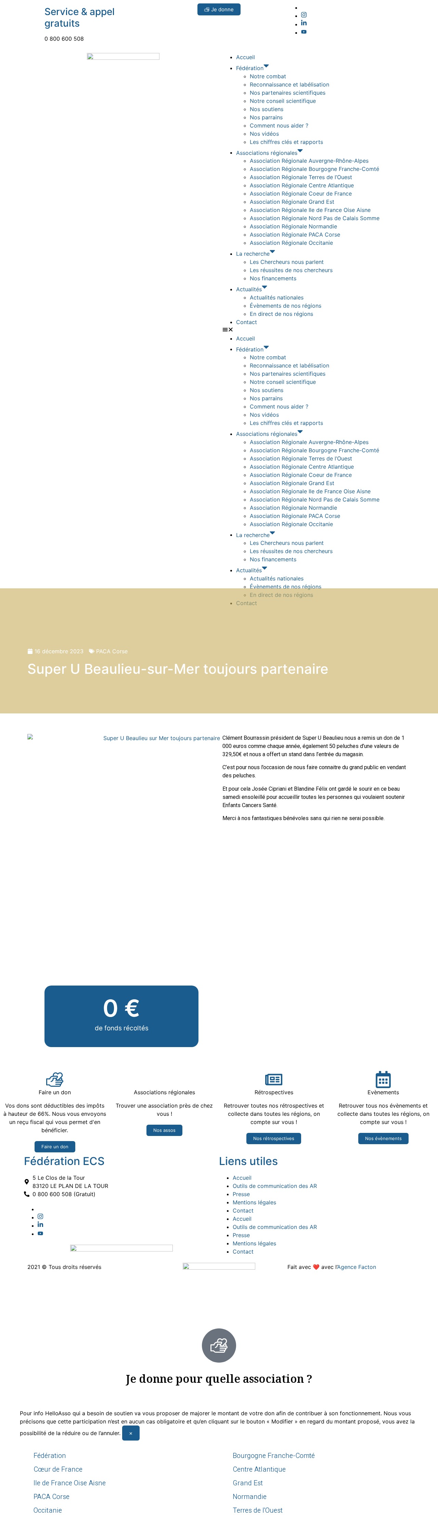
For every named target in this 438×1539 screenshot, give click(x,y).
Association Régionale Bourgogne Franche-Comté (314, 168)
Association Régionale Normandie (293, 226)
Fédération (249, 68)
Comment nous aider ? (279, 125)
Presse (241, 1194)
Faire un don (55, 1092)
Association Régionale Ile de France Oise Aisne (310, 209)
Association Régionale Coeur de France (301, 193)
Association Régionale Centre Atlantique (302, 185)
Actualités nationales (277, 297)
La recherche (253, 253)
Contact (246, 322)
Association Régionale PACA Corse (295, 234)
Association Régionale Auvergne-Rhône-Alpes (309, 160)
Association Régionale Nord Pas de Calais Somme (314, 218)
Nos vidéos (264, 133)
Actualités (249, 289)
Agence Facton (356, 1266)
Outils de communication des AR (275, 1185)
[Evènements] (383, 1079)
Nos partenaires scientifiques (287, 92)
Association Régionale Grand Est (292, 201)
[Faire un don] (54, 1079)
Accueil (245, 57)
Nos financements (273, 278)
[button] (314, 330)
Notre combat (268, 76)
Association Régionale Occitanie (291, 242)
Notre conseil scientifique (283, 100)
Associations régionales (266, 152)
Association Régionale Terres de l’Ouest (301, 177)
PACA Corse (112, 651)
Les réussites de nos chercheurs (291, 270)
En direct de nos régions (281, 313)
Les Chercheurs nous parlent (287, 261)
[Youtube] (304, 32)
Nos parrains (266, 117)
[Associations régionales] (164, 1079)
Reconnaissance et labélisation (289, 84)
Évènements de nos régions (285, 305)
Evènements (383, 1092)
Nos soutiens (266, 109)
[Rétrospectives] (273, 1079)
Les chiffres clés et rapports (286, 141)
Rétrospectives (274, 1092)
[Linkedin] (304, 24)
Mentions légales (254, 1202)
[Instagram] (304, 15)
